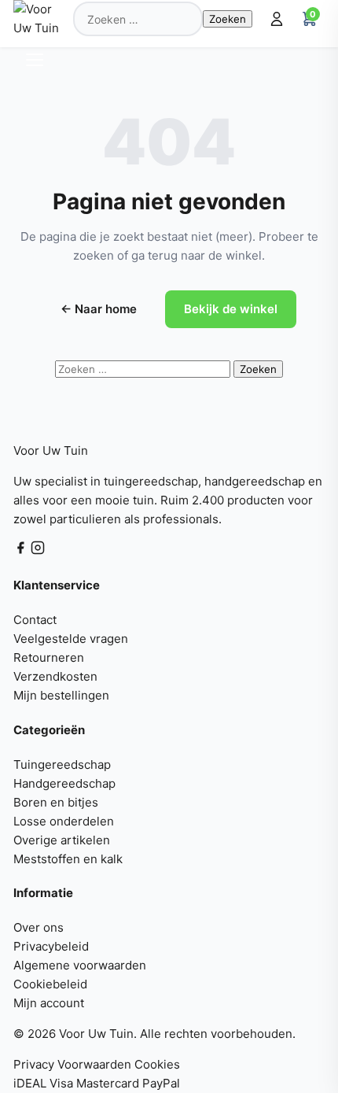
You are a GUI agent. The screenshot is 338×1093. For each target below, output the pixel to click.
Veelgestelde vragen (70, 638)
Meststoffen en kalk (68, 858)
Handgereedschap (64, 783)
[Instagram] (38, 550)
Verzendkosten (55, 676)
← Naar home (99, 308)
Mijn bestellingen (61, 695)
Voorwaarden (94, 1064)
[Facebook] (22, 550)
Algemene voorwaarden (79, 965)
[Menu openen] (38, 59)
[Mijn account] (277, 19)
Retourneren (48, 657)
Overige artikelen (61, 840)
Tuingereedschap (62, 764)
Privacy (33, 1064)
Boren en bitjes (55, 802)
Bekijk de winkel (230, 308)
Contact (35, 619)
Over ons (38, 927)
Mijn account (48, 1002)
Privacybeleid (51, 946)
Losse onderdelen (63, 821)
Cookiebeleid (50, 984)
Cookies (157, 1064)
